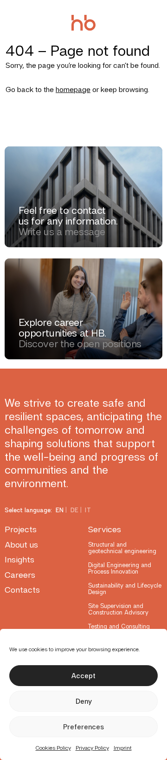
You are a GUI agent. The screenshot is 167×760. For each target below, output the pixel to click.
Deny (84, 701)
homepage (73, 89)
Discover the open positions (80, 343)
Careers (20, 574)
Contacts (22, 589)
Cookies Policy (53, 748)
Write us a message (62, 231)
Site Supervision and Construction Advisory (118, 609)
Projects (21, 529)
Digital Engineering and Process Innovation (119, 568)
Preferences (83, 727)
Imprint (123, 748)
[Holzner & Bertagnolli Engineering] (83, 23)
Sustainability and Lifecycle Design (124, 589)
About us (21, 544)
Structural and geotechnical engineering (122, 548)
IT (88, 510)
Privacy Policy (92, 748)
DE (75, 510)
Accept (83, 676)
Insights (19, 559)
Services (104, 529)
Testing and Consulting (119, 626)
